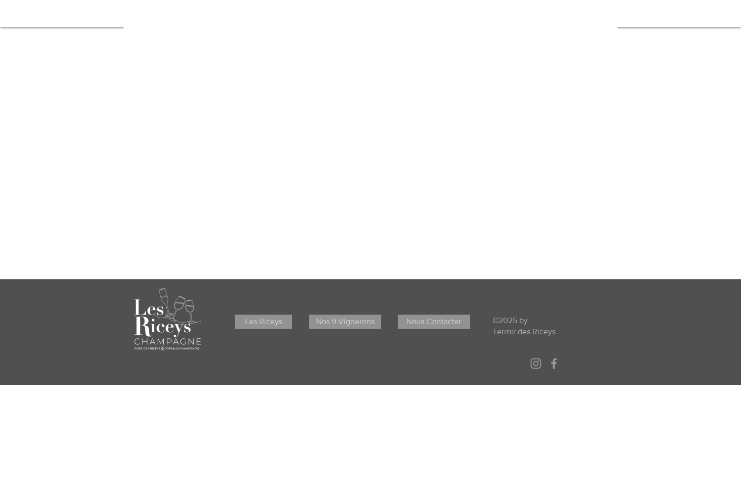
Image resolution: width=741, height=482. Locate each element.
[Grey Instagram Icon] (536, 363)
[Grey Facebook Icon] (554, 363)
